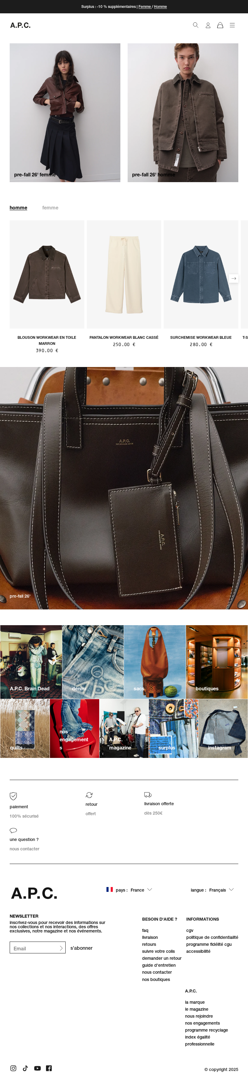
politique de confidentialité (212, 937)
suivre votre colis (158, 951)
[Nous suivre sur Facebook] (49, 1068)
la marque (195, 1002)
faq (145, 930)
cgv (189, 930)
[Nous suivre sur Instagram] (13, 1068)
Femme (145, 6)
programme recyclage (206, 1030)
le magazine (196, 1009)
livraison (150, 937)
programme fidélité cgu (209, 944)
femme (50, 208)
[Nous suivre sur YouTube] (37, 1068)
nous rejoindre (199, 1016)
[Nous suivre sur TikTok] (25, 1068)
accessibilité (198, 951)
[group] (24, 805)
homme (18, 208)
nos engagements (202, 1023)
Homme (160, 6)
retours (149, 944)
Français (208, 890)
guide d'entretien (159, 965)
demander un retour (161, 958)
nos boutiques (156, 979)
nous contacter (157, 972)
